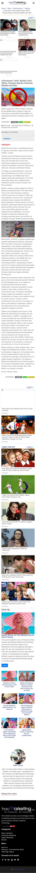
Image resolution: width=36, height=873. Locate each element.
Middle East (27, 122)
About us (4, 847)
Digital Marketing (7, 837)
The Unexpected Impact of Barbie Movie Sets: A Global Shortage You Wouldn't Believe (26, 710)
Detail (5, 665)
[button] (32, 134)
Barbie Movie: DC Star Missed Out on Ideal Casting (17, 636)
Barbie (20, 122)
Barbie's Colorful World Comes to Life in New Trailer (9, 685)
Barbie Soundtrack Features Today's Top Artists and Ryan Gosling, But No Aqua (26, 686)
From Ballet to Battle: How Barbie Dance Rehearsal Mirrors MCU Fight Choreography (9, 733)
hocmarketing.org (19, 869)
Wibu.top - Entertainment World (12, 849)
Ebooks (4, 840)
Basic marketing (7, 833)
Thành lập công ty (7, 852)
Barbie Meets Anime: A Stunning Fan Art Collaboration (26, 732)
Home (3, 8)
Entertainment (18, 8)
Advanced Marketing (8, 835)
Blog (9, 8)
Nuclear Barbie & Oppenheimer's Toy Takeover (9, 707)
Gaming (27, 8)
